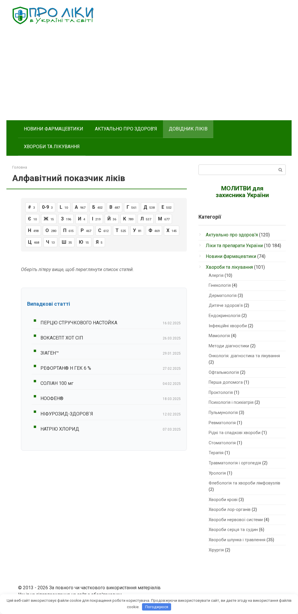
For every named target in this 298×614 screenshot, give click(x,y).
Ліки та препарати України (234, 245)
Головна (19, 167)
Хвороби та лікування (229, 267)
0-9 (47, 207)
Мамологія (219, 335)
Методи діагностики (229, 346)
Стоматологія (222, 442)
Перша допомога (226, 382)
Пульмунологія (223, 412)
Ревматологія (222, 422)
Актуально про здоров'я (232, 235)
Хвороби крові (223, 499)
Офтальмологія (224, 372)
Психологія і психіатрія (231, 402)
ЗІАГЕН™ (49, 353)
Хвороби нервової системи (236, 519)
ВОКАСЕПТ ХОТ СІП (61, 338)
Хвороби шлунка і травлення (237, 539)
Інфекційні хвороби (228, 325)
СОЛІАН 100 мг (56, 383)
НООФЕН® (51, 398)
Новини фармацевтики (231, 256)
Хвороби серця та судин (233, 529)
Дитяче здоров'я (226, 305)
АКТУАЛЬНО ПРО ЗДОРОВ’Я (126, 129)
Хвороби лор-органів (230, 509)
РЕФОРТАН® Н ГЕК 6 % (65, 368)
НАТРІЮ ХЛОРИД (59, 429)
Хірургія (216, 550)
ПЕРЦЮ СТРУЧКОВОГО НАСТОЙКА (78, 322)
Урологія (217, 473)
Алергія (216, 275)
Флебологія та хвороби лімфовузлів (244, 483)
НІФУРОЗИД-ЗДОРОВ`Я (66, 414)
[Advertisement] (149, 76)
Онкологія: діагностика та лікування (244, 355)
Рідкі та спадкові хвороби (234, 432)
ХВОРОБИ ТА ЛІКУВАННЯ (52, 146)
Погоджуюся (156, 607)
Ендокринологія (224, 315)
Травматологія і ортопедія (235, 463)
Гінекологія (220, 285)
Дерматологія (223, 295)
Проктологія (221, 392)
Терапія (216, 452)
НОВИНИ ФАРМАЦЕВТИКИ (53, 129)
